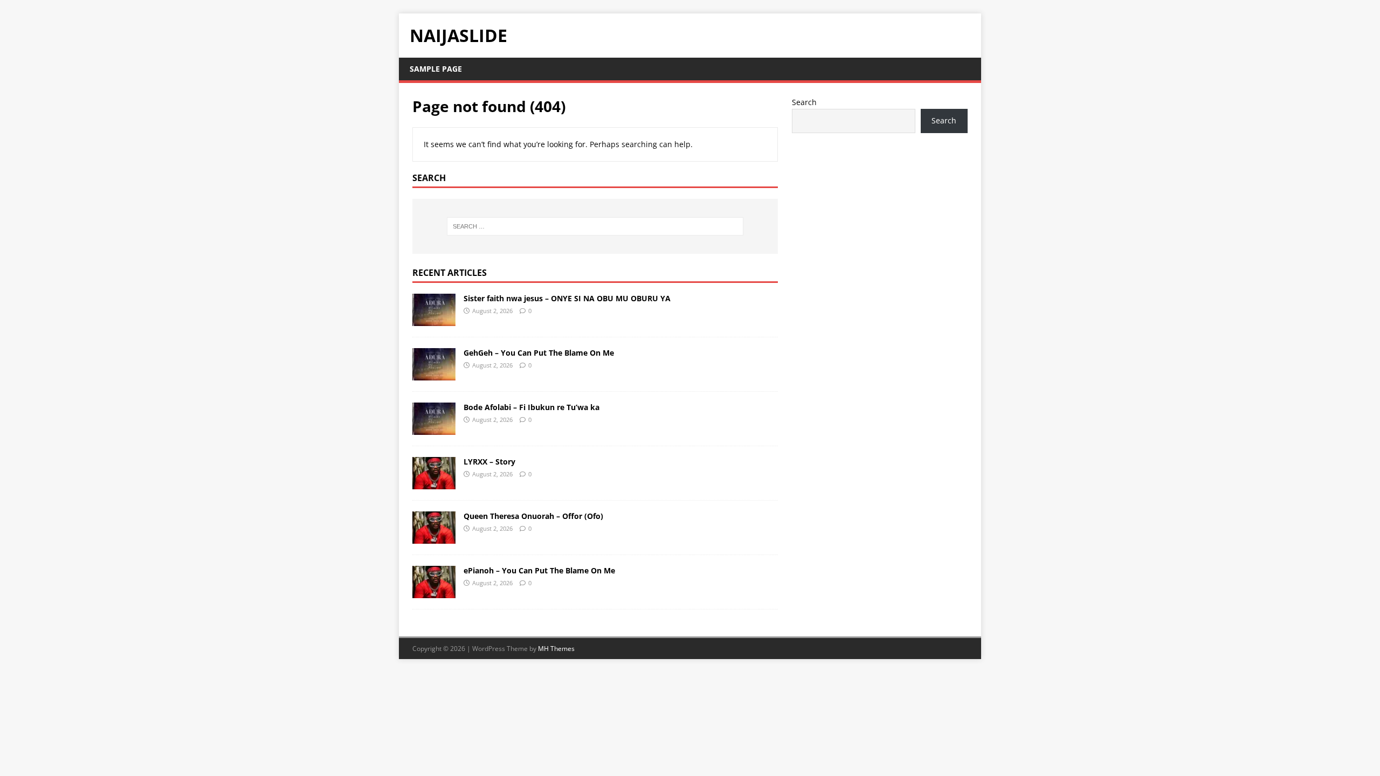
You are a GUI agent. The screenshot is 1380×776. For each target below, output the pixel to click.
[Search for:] (595, 226)
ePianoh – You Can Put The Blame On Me (539, 570)
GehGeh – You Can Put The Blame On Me (539, 353)
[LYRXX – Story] (434, 482)
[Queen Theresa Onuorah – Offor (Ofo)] (434, 537)
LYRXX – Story (489, 461)
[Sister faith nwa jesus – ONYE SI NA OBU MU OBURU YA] (434, 319)
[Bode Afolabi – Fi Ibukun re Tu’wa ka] (434, 428)
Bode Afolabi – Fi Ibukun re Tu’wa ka (531, 407)
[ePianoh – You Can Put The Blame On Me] (434, 591)
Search (804, 102)
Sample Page (436, 69)
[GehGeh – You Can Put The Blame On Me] (434, 374)
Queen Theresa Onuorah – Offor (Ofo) (533, 516)
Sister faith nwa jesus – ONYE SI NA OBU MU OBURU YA (567, 298)
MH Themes (556, 648)
